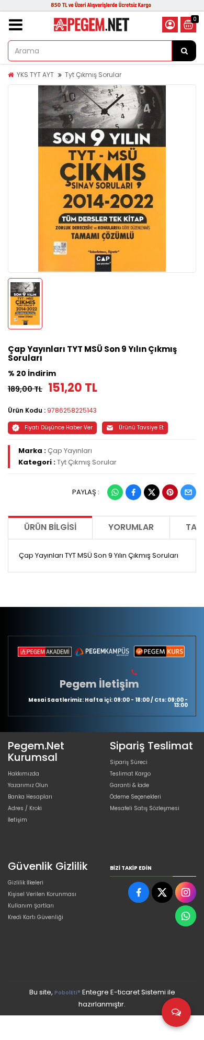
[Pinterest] (170, 492)
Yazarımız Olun (28, 785)
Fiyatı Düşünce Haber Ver (59, 428)
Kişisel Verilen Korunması (42, 894)
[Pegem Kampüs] (101, 651)
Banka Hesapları (30, 797)
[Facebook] (133, 492)
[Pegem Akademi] (44, 651)
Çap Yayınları (70, 451)
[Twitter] (152, 492)
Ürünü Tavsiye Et (141, 428)
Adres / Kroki (25, 808)
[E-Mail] (188, 492)
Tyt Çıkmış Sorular (93, 74)
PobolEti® (67, 993)
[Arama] (184, 50)
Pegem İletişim (99, 684)
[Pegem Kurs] (159, 651)
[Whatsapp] (115, 492)
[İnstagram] (185, 892)
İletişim (17, 820)
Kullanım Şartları (31, 906)
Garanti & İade (129, 785)
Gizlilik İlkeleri (25, 883)
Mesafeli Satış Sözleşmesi (144, 808)
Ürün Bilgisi (50, 527)
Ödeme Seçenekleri (135, 797)
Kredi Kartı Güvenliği (35, 917)
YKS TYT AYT (35, 74)
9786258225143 (72, 410)
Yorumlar (131, 527)
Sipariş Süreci (129, 762)
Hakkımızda (23, 774)
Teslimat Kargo (130, 774)
